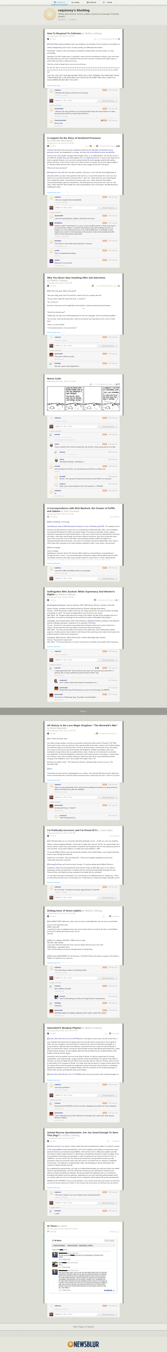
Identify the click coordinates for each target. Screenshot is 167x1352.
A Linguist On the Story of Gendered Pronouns (74, 138)
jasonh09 (62, 476)
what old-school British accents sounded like (99, 152)
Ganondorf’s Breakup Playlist (64, 1028)
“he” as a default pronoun (89, 158)
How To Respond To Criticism (64, 33)
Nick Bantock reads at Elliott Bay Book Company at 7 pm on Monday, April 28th (76, 526)
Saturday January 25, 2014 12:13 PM (62, 1229)
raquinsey (58, 90)
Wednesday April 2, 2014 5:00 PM (61, 731)
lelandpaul (58, 241)
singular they (61, 158)
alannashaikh (59, 215)
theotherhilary (59, 108)
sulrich (57, 444)
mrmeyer (63, 484)
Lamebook (53, 1231)
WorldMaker (58, 223)
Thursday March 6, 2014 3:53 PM (61, 1138)
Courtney (58, 668)
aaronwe (57, 466)
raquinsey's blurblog (74, 10)
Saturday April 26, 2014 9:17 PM (60, 514)
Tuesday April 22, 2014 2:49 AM (60, 597)
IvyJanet (62, 996)
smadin (57, 250)
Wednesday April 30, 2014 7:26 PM (61, 381)
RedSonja (58, 363)
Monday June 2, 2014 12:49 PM (60, 143)
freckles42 (63, 815)
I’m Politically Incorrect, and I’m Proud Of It (72, 830)
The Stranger (54, 517)
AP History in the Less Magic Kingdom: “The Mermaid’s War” (82, 725)
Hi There (52, 1226)
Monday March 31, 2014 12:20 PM (61, 913)
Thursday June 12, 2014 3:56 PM (60, 36)
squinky (57, 260)
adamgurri (58, 490)
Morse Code (54, 378)
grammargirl (59, 353)
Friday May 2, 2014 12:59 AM (59, 283)
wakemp (57, 434)
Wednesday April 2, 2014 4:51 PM (61, 833)
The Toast (53, 39)
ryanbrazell (63, 680)
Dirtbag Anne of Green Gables (64, 910)
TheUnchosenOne (60, 120)
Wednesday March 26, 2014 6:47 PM (62, 1031)
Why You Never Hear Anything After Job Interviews (76, 277)
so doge (76, 152)
